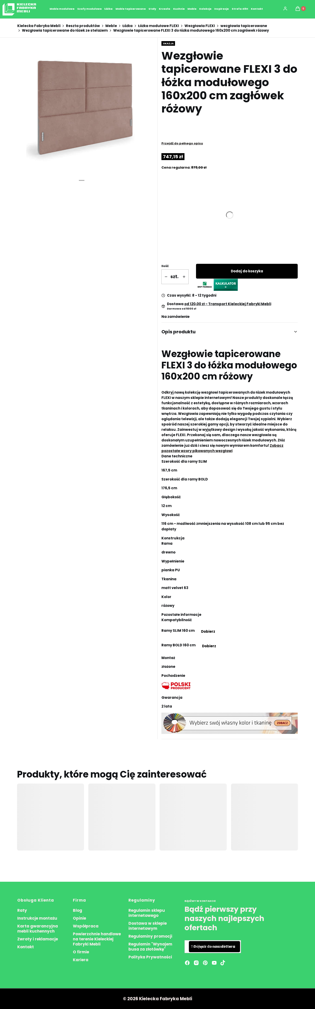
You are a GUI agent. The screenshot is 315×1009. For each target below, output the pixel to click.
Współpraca (85, 926)
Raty (22, 910)
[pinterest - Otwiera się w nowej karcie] (205, 963)
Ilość (165, 266)
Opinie (79, 918)
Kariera (80, 960)
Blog (77, 910)
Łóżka (127, 26)
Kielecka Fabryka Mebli (38, 26)
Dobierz (207, 631)
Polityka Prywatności (150, 957)
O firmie (81, 952)
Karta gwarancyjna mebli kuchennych (37, 928)
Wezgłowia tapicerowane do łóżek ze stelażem (65, 30)
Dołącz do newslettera (214, 946)
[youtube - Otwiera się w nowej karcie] (214, 963)
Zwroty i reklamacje (37, 939)
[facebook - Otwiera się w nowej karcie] (187, 963)
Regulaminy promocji (150, 936)
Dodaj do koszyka (247, 271)
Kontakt (25, 947)
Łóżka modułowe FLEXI (158, 26)
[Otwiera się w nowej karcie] (222, 963)
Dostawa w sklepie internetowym (147, 926)
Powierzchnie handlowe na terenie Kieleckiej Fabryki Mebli (97, 939)
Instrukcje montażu (37, 918)
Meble (111, 26)
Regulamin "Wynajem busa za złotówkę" (150, 946)
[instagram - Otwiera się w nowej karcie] (196, 963)
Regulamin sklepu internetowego (146, 913)
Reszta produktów (83, 26)
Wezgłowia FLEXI (199, 26)
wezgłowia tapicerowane (243, 26)
